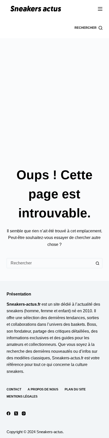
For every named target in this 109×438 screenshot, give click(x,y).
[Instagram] (24, 413)
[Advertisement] (54, 95)
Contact (14, 389)
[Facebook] (8, 413)
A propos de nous (43, 389)
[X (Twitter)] (16, 413)
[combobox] (50, 263)
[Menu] (100, 9)
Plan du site (75, 389)
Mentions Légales (22, 396)
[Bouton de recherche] (97, 263)
